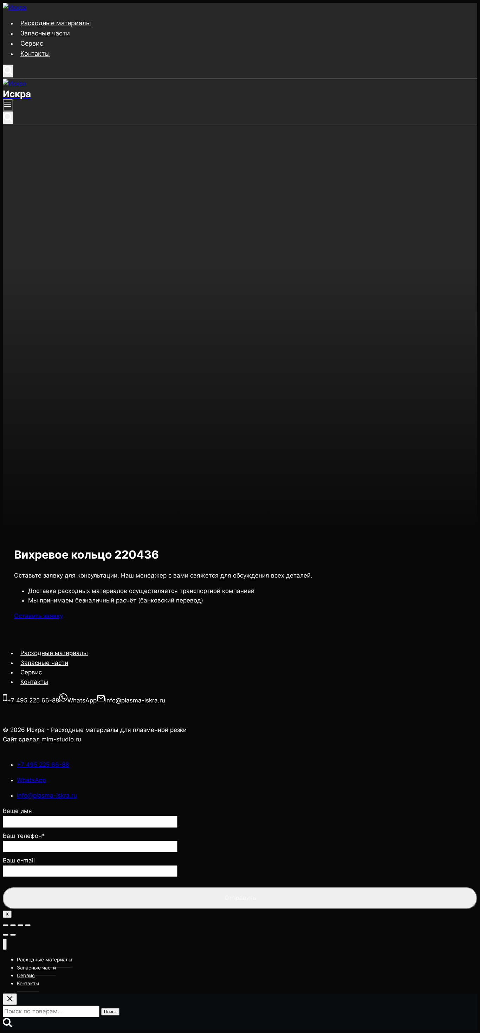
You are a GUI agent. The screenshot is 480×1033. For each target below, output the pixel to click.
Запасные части (45, 33)
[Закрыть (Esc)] (5, 925)
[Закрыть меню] (5, 944)
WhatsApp (31, 780)
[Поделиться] (13, 925)
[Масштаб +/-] (28, 925)
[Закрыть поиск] (10, 999)
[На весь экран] (20, 925)
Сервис (31, 43)
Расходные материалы (55, 23)
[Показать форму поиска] (8, 71)
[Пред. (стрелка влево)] (5, 935)
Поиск (110, 1011)
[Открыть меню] (8, 105)
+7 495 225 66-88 (43, 764)
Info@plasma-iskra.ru (47, 795)
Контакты (35, 53)
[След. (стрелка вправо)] (13, 935)
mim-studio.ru (61, 739)
